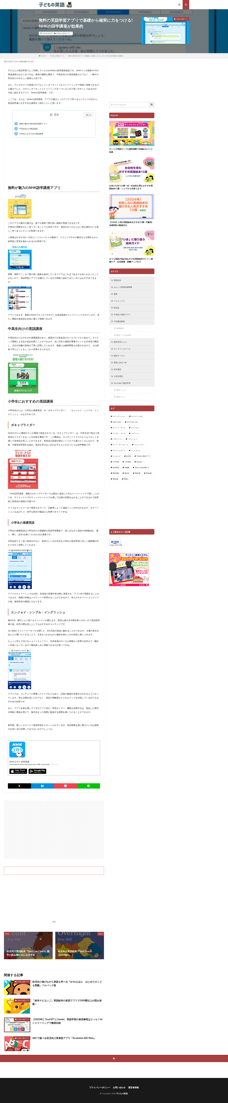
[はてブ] (42, 786)
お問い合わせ (119, 1087)
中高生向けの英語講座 (26, 129)
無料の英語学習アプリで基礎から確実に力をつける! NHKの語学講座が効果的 (95, 56)
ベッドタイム (135, 450)
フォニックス (119, 301)
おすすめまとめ (132, 422)
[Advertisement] (54, 158)
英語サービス (119, 356)
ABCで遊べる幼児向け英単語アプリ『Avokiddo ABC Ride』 (64, 1038)
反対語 (128, 456)
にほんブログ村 (115, 545)
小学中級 (116, 462)
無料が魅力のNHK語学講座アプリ (31, 124)
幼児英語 (117, 369)
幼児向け (139, 462)
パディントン (132, 439)
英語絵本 (117, 280)
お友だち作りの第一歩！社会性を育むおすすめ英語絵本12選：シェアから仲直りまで (131, 187)
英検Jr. (126, 479)
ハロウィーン (117, 439)
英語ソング (121, 390)
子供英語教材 (119, 321)
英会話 (116, 308)
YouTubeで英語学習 (122, 383)
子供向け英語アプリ (63, 33)
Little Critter (117, 422)
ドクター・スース (119, 433)
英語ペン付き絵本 (123, 335)
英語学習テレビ (120, 342)
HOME (43, 56)
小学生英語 (118, 376)
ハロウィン (135, 433)
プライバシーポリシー (99, 1087)
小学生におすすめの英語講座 (29, 134)
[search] (151, 104)
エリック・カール (119, 428)
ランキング (117, 456)
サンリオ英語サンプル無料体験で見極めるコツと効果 (131, 150)
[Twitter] (19, 786)
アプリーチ (54, 764)
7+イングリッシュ (119, 416)
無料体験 (116, 473)
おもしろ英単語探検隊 (123, 287)
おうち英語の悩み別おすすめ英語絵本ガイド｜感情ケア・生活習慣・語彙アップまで (131, 260)
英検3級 (138, 473)
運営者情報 (133, 1087)
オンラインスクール (122, 349)
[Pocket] (65, 786)
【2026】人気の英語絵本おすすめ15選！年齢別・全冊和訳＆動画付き (131, 223)
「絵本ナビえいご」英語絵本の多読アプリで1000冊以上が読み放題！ (67, 1002)
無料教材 (120, 328)
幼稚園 (127, 467)
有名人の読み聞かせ (142, 467)
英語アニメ (121, 397)
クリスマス (135, 428)
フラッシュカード (119, 450)
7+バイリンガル (136, 416)
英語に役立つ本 (120, 362)
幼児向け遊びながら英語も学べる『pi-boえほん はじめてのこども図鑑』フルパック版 (67, 983)
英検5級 (115, 479)
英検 (115, 294)
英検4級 (149, 473)
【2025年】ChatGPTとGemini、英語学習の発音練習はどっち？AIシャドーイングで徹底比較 (67, 1021)
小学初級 (128, 462)
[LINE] (88, 786)
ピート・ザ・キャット (121, 445)
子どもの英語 (122, 1093)
